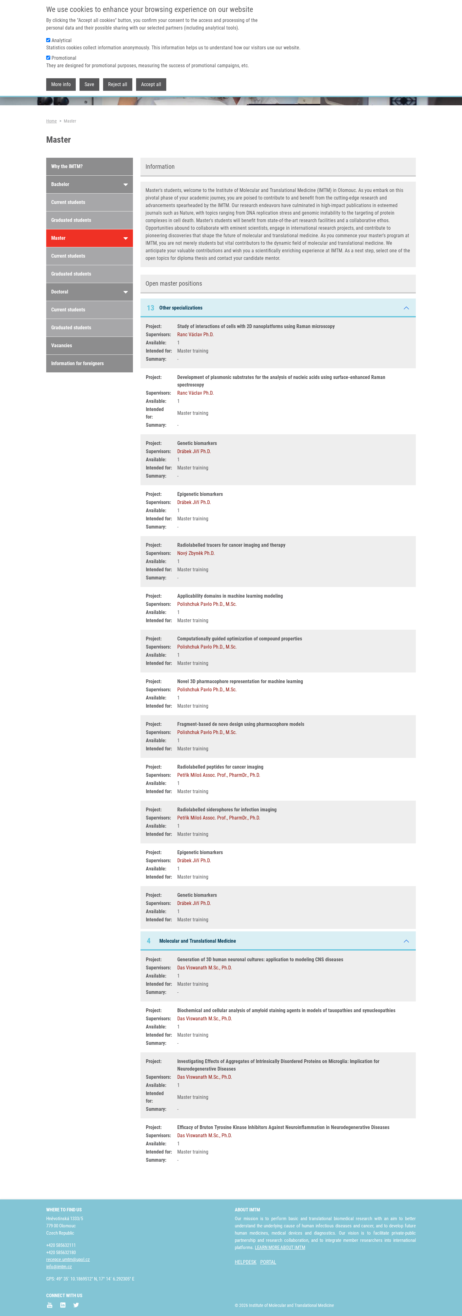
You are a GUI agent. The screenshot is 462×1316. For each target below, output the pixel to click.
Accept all (151, 84)
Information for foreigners (77, 363)
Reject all (117, 84)
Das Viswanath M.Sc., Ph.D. (204, 968)
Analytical (62, 40)
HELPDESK (245, 1262)
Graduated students (71, 220)
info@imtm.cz (59, 1266)
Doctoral (59, 292)
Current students (68, 202)
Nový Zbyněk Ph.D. (196, 553)
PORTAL (268, 1262)
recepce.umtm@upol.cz (68, 1259)
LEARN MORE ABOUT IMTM (280, 1247)
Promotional (64, 58)
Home (51, 120)
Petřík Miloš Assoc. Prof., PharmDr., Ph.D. (218, 775)
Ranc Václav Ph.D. (195, 334)
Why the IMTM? (67, 166)
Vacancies (61, 345)
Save (89, 84)
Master (58, 238)
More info (61, 84)
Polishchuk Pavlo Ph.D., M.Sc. (207, 604)
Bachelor (60, 184)
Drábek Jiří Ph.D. (194, 451)
